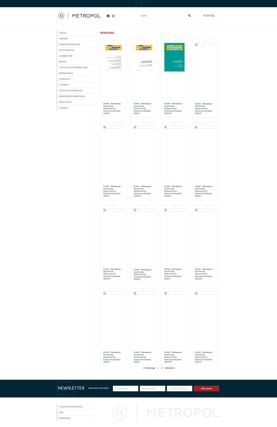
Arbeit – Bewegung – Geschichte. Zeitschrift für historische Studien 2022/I (143, 357)
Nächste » (170, 367)
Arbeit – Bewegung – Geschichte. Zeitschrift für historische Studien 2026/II (112, 108)
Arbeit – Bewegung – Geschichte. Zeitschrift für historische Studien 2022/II (112, 357)
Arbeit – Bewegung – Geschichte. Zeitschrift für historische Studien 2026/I (143, 108)
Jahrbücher (65, 56)
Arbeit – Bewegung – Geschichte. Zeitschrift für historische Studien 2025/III (173, 108)
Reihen (62, 61)
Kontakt (64, 108)
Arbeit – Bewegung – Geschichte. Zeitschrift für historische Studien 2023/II (143, 274)
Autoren (64, 84)
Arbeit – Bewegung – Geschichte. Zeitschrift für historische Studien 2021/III (173, 357)
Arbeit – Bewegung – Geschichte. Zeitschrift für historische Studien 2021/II (204, 357)
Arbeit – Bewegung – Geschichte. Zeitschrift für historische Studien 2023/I (173, 274)
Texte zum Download (71, 90)
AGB (61, 412)
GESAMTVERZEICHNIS (69, 44)
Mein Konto (65, 102)
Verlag (63, 33)
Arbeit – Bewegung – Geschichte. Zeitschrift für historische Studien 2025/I (112, 191)
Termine (63, 38)
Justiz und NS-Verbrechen (73, 67)
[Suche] (189, 16)
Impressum (65, 418)
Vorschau (64, 79)
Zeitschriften (66, 50)
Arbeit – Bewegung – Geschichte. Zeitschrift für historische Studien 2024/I (204, 191)
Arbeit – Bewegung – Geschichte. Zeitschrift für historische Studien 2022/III (204, 274)
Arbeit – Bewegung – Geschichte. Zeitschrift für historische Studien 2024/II (173, 191)
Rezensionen (66, 73)
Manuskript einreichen (72, 96)
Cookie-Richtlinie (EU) (71, 406)
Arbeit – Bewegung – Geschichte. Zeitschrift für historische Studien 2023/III (112, 274)
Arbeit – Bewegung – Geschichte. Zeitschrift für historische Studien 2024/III (143, 191)
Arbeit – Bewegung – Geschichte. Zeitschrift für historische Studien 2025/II (204, 108)
